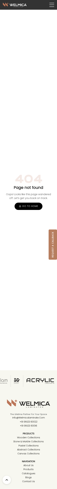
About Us (28, 465)
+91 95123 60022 (28, 421)
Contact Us (28, 481)
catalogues (28, 473)
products (28, 469)
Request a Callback (52, 244)
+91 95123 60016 (28, 425)
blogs (28, 477)
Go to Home (29, 206)
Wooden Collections (28, 437)
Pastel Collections (29, 445)
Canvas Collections (28, 453)
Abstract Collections (28, 449)
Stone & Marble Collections (28, 441)
